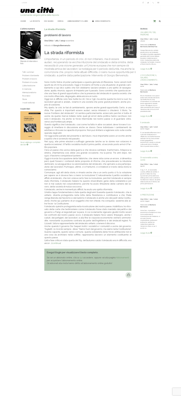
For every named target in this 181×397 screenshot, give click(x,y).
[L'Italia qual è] (30, 125)
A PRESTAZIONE (147, 195)
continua (56, 243)
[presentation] (18, 125)
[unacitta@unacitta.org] (158, 2)
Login (24, 3)
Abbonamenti (122, 257)
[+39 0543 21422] (153, 2)
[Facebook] (143, 2)
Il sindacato (145, 122)
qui (81, 257)
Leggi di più (145, 69)
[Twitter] (148, 2)
